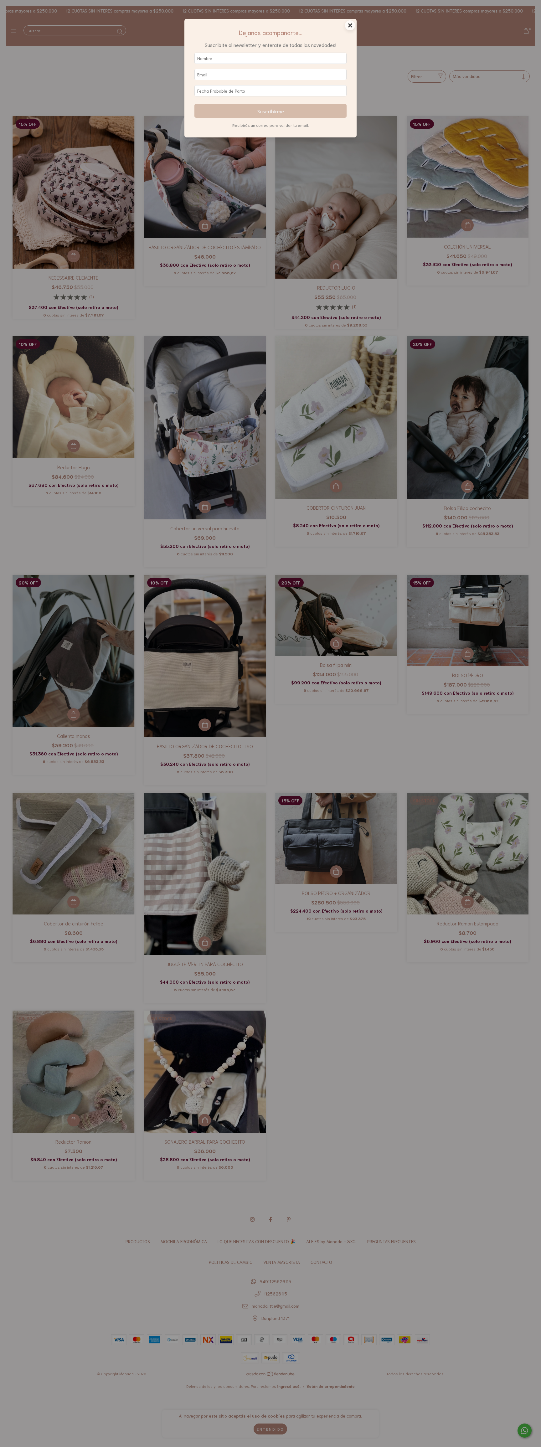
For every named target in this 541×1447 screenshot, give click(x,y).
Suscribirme (270, 110)
